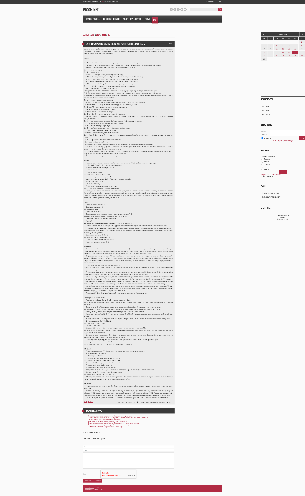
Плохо (266, 167)
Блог (93, 34)
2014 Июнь (265, 106)
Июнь (104, 34)
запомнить (267, 138)
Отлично (267, 159)
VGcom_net (131, 402)
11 (276, 49)
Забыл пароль (278, 141)
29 (302, 56)
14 (295, 49)
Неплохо (267, 164)
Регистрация (210, 1)
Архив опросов (276, 175)
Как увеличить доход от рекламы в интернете (104, 419)
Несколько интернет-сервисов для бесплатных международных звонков (114, 425)
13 (289, 49)
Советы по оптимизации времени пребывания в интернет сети (110, 416)
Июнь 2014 (283, 34)
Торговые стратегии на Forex (271, 197)
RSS (102, 1)
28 (295, 56)
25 (276, 56)
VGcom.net (91, 10)
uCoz (101, 489)
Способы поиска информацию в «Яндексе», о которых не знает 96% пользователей (118, 418)
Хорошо (266, 162)
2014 (98, 34)
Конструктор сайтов (91, 489)
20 (289, 52)
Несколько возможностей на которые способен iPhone (107, 421)
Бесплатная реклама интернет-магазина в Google (105, 427)
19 (283, 52)
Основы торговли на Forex (270, 193)
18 (276, 52)
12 (283, 49)
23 (264, 56)
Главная (86, 34)
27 (289, 56)
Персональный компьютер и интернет (152, 402)
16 (264, 52)
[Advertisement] (135, 9)
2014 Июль (265, 110)
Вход (219, 1)
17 (270, 52)
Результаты (265, 175)
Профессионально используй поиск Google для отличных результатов (113, 423)
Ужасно (266, 169)
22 (302, 52)
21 (109, 34)
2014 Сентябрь (266, 114)
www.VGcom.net (89, 488)
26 (283, 56)
